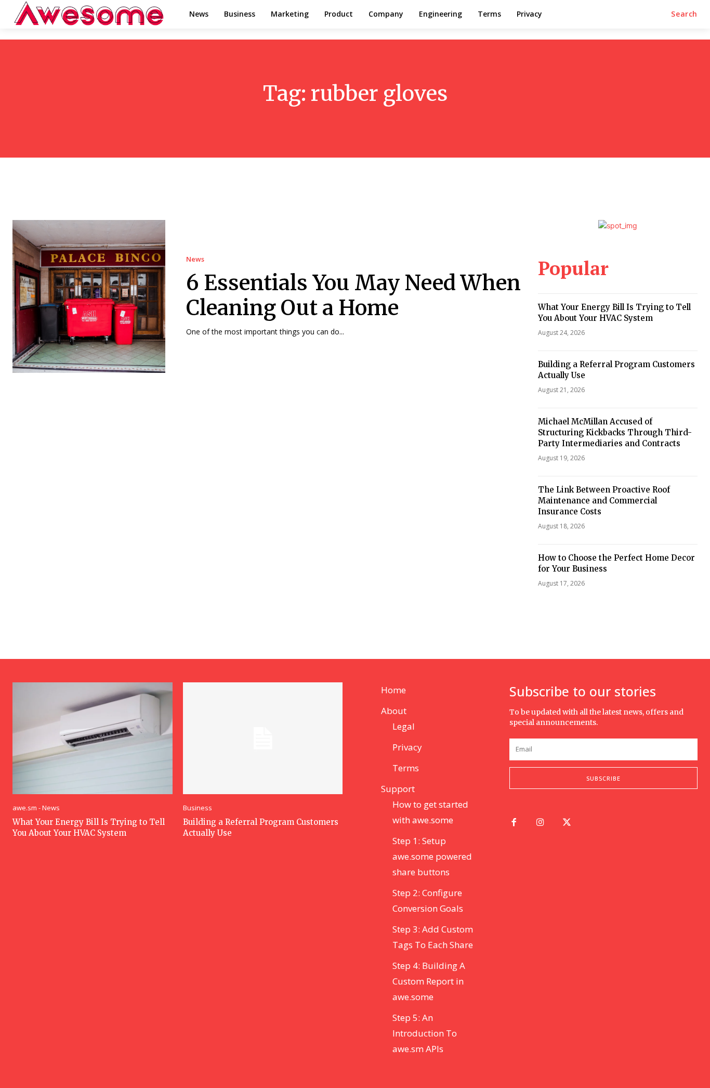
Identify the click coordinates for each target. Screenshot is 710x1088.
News (195, 259)
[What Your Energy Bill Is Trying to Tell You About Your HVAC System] (92, 738)
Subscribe (603, 778)
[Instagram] (540, 823)
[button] (684, 14)
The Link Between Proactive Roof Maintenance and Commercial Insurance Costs (604, 500)
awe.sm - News (36, 808)
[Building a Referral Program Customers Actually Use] (263, 738)
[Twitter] (566, 823)
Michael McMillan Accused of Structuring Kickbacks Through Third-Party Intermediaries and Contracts (615, 432)
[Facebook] (513, 823)
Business (197, 808)
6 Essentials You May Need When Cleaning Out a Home (353, 295)
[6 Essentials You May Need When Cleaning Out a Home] (88, 296)
